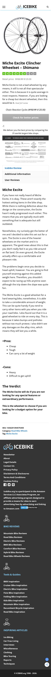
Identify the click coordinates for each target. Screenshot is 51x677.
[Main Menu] (3, 6)
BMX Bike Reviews (13, 544)
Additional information (17, 174)
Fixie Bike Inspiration (14, 592)
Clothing (8, 652)
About (7, 458)
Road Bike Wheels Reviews (17, 556)
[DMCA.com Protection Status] (29, 508)
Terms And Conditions (14, 477)
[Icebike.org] (26, 7)
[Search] (48, 7)
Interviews (9, 644)
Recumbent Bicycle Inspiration (19, 608)
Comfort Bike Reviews (15, 548)
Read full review (21, 103)
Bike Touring (10, 656)
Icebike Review (13, 168)
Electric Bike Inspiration (15, 589)
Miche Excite (12, 433)
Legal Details (10, 462)
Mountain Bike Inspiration (17, 604)
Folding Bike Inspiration (15, 596)
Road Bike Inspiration (14, 611)
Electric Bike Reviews (14, 541)
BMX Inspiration (12, 581)
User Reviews (12, 180)
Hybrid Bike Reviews (14, 552)
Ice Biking (8, 637)
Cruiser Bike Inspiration (15, 585)
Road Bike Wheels (19, 431)
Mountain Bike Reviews (15, 533)
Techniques (9, 663)
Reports (7, 660)
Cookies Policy (11, 481)
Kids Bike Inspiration (14, 600)
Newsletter (9, 454)
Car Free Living (11, 641)
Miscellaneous (11, 648)
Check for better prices (25, 117)
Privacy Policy (11, 469)
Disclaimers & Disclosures (16, 473)
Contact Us (9, 466)
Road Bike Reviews (13, 537)
